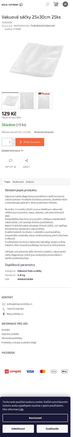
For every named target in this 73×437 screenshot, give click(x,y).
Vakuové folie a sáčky (29, 271)
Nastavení (35, 418)
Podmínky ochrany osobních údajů (19, 342)
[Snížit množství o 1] (13, 144)
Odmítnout (18, 429)
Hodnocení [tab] (18, 182)
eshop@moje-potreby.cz (19, 304)
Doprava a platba (10, 334)
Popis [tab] (7, 182)
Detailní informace (11, 150)
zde (21, 409)
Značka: (13, 29)
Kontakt (6, 330)
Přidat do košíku (32, 142)
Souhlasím (52, 429)
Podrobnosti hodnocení (43, 25)
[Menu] (65, 4)
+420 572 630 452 (15, 309)
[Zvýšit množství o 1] (13, 140)
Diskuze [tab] (30, 182)
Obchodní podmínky (12, 338)
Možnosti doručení (43, 132)
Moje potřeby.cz (15, 314)
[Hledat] (47, 4)
